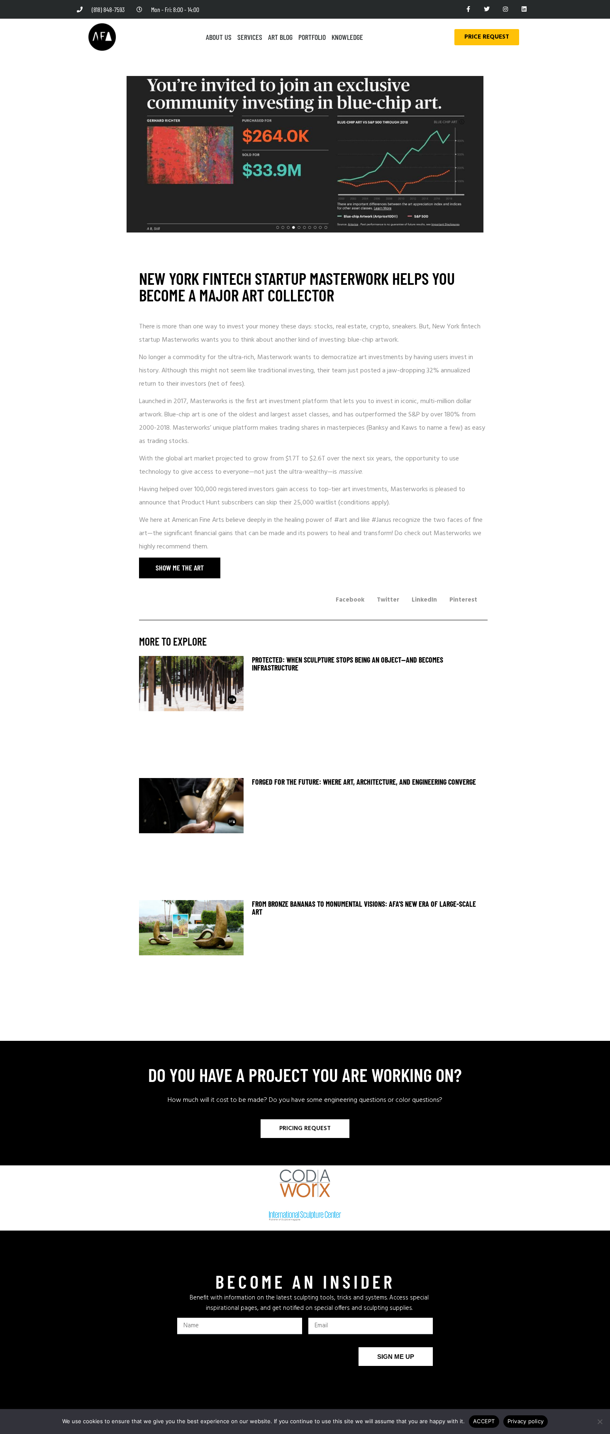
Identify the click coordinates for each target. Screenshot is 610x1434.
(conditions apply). (364, 502)
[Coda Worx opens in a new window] (305, 1183)
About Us (219, 37)
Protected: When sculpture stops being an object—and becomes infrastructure (347, 663)
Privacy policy (526, 1421)
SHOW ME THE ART (171, 567)
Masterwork (275, 357)
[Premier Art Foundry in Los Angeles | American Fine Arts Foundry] (102, 37)
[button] (350, 600)
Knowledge (347, 37)
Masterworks (181, 340)
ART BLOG (280, 37)
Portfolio (312, 37)
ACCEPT (484, 1421)
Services (249, 37)
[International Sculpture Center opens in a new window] (305, 1216)
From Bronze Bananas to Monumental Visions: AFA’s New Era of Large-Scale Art (364, 907)
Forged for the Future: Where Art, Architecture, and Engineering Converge (364, 781)
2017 (180, 401)
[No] (599, 1421)
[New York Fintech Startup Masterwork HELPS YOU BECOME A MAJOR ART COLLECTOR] (191, 715)
